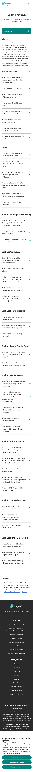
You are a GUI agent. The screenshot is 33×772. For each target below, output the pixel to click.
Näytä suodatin (8, 31)
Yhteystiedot (16, 683)
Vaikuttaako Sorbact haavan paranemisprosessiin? (11, 121)
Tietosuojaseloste (16, 687)
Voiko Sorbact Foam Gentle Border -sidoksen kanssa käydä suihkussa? (13, 364)
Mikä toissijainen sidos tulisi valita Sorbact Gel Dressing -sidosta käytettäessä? (13, 383)
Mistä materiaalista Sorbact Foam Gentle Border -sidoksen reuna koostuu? (13, 354)
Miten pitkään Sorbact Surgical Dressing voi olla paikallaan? (12, 545)
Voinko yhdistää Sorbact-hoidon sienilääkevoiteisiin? (12, 489)
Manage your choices (17, 767)
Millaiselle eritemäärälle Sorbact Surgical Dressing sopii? (13, 553)
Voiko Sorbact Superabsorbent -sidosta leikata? (12, 527)
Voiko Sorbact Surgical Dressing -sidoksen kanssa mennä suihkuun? (13, 562)
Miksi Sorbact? (16, 668)
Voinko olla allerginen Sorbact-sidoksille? (12, 203)
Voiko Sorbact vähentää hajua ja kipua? (12, 104)
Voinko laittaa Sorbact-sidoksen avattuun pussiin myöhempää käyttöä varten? (12, 80)
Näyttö (16, 679)
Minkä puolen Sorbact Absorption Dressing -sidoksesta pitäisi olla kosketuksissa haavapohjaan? (13, 223)
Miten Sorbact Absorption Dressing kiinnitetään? (14, 241)
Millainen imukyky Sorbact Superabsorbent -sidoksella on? (12, 507)
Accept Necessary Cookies (17, 762)
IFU (19, 698)
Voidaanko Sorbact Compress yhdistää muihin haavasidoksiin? (12, 289)
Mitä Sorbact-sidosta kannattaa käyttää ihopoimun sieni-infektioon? (12, 174)
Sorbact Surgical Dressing (16, 654)
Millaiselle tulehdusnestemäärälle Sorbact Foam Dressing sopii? (13, 326)
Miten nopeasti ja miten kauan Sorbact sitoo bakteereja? (12, 129)
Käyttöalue (16, 671)
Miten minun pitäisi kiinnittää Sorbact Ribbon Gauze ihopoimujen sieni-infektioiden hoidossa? (14, 479)
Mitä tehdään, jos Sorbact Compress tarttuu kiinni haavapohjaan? (10, 298)
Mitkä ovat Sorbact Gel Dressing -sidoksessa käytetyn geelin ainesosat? (13, 410)
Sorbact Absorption (16, 635)
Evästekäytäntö (17, 690)
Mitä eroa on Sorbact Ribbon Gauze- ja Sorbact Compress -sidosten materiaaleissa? (12, 279)
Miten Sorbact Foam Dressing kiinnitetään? (12, 335)
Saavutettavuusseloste (16, 694)
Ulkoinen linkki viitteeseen (12, 592)
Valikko (29, 4)
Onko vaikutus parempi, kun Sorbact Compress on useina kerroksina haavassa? (11, 260)
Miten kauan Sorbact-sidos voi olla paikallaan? (13, 138)
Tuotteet (16, 675)
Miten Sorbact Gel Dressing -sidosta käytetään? (11, 419)
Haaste (16, 664)
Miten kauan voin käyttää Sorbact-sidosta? (13, 146)
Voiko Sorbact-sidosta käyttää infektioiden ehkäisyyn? (12, 96)
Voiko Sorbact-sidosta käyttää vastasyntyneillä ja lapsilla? (12, 154)
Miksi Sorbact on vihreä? (10, 71)
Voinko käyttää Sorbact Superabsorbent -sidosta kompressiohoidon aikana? (11, 517)
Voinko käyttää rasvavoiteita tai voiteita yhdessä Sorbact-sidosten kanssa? (13, 185)
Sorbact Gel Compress (16, 642)
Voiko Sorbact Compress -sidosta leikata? (13, 270)
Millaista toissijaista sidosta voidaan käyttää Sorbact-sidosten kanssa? (13, 164)
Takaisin (24, 592)
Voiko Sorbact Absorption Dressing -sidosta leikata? (14, 232)
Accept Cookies (17, 757)
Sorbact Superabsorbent (16, 650)
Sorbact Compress (16, 638)
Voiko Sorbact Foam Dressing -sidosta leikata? (12, 318)
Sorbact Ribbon (16, 646)
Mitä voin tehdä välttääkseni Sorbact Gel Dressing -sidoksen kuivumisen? (12, 429)
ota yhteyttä (27, 19)
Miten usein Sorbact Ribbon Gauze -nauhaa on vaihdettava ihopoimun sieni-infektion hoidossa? (13, 460)
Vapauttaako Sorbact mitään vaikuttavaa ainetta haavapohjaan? (13, 195)
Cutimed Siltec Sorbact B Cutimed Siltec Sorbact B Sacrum (16, 630)
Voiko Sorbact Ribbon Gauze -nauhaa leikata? (12, 470)
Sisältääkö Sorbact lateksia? (11, 88)
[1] (28, 51)
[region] (16, 751)
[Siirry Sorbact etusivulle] (7, 4)
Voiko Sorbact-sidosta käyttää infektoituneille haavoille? (12, 112)
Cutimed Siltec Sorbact (16, 625)
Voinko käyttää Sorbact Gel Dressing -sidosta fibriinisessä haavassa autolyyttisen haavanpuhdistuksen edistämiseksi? (12, 397)
